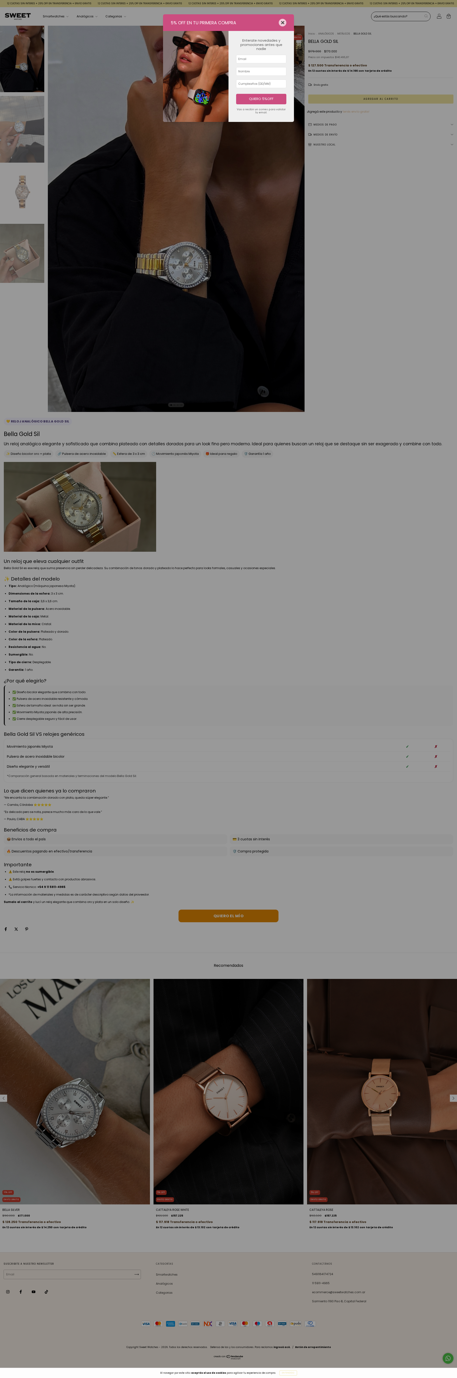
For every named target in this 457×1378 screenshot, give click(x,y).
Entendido (288, 1373)
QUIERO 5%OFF (261, 98)
